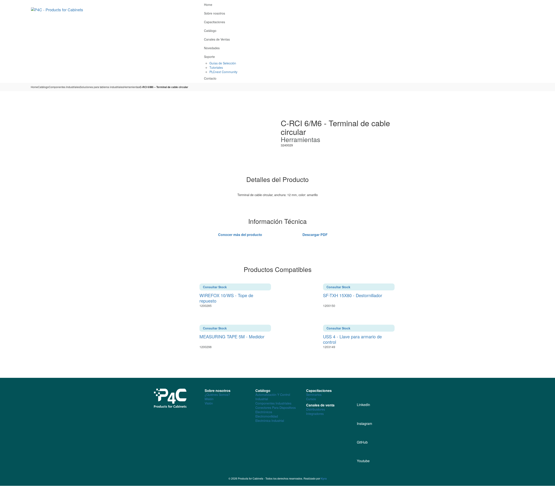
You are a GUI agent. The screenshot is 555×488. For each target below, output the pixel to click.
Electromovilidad (266, 416)
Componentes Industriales (64, 87)
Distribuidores (315, 409)
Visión (209, 403)
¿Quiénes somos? (217, 394)
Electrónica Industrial (269, 420)
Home (34, 87)
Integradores (315, 413)
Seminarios (314, 394)
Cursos (311, 399)
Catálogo (43, 87)
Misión (209, 399)
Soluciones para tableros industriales (102, 87)
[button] (522, 4)
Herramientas (132, 87)
